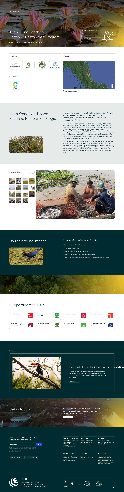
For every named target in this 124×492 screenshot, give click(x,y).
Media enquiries (29, 457)
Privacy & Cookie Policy (27, 482)
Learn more (73, 381)
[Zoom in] (112, 85)
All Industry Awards (40, 484)
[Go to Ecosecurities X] (22, 479)
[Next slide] (33, 172)
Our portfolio (16, 11)
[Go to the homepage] (13, 483)
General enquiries (15, 457)
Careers (37, 482)
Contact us (67, 417)
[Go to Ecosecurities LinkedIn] (26, 479)
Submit (39, 444)
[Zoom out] (112, 87)
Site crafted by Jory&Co (41, 486)
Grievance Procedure (27, 484)
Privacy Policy (12, 450)
